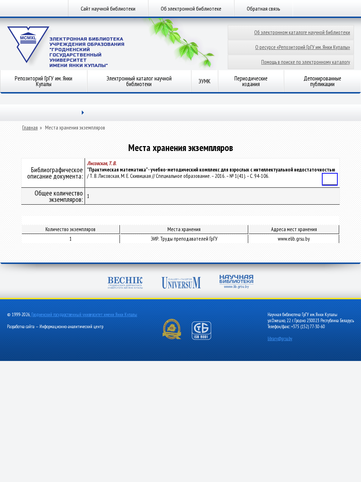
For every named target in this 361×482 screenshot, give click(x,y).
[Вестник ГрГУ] (125, 283)
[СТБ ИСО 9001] (206, 338)
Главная (30, 128)
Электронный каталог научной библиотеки (139, 81)
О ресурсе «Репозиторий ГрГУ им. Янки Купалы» (302, 47)
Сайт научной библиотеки (108, 8)
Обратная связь (263, 8)
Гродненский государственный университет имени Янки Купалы (84, 315)
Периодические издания (251, 81)
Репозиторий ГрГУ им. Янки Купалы (43, 81)
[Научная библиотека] (236, 282)
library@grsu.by (280, 339)
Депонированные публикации (322, 81)
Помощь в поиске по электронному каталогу (305, 62)
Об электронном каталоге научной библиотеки (302, 32)
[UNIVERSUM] (181, 283)
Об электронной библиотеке (191, 8)
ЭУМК (204, 81)
